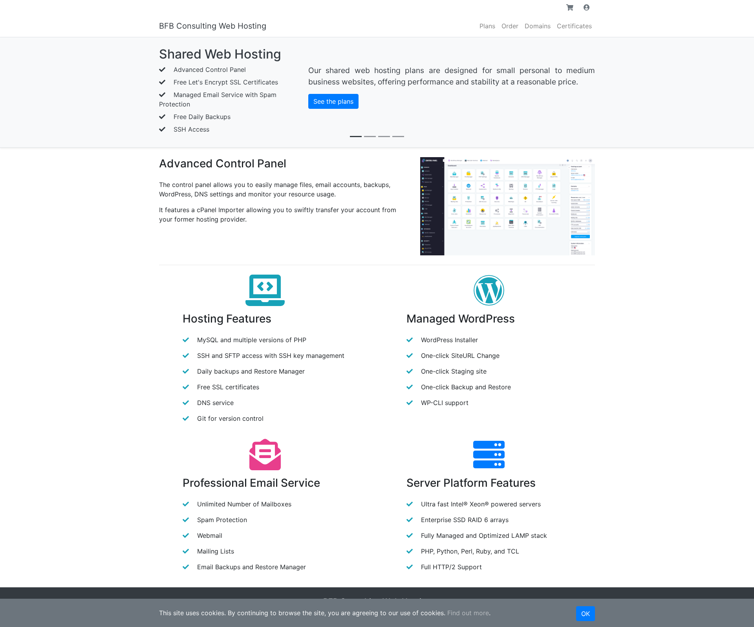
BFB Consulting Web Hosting (212, 26)
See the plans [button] (333, 101)
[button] (569, 7)
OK (585, 614)
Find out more (468, 613)
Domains (538, 26)
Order (509, 26)
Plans (487, 26)
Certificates (574, 26)
